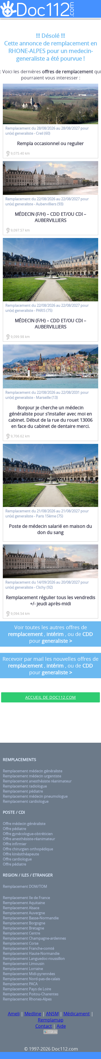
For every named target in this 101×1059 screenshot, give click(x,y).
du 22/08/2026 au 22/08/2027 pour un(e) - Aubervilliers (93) (47, 201)
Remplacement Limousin (23, 963)
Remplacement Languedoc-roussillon (34, 958)
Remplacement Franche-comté (28, 948)
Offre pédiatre (14, 828)
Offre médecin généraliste (24, 823)
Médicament (76, 1014)
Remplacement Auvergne (24, 912)
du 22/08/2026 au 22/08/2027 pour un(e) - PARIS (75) (47, 308)
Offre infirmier (14, 843)
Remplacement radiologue (25, 786)
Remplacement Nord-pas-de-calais (31, 978)
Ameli (14, 1014)
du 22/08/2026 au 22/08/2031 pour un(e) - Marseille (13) (47, 395)
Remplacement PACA (20, 983)
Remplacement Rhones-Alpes (27, 999)
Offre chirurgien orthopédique (28, 848)
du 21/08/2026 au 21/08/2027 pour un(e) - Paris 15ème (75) (47, 513)
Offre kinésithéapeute (21, 853)
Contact (43, 1026)
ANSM (52, 1014)
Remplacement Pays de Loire (27, 988)
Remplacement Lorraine (23, 968)
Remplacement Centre (21, 933)
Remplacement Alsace (21, 907)
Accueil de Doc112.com (50, 697)
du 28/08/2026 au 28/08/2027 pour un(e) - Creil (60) (47, 131)
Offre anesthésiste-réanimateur (29, 838)
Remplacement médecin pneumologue (35, 796)
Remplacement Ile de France (26, 897)
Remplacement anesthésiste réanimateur (37, 781)
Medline (32, 1014)
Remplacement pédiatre (23, 791)
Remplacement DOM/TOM (25, 886)
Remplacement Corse (20, 943)
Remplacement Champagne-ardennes (34, 938)
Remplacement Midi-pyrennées (29, 973)
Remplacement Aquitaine (24, 902)
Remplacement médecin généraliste (32, 770)
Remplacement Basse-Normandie (31, 917)
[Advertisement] (50, 723)
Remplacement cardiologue (26, 801)
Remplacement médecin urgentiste (32, 775)
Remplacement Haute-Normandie (31, 953)
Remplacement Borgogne (24, 922)
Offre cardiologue (17, 859)
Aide (61, 1026)
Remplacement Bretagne (23, 928)
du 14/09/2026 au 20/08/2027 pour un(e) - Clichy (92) (47, 585)
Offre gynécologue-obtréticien (28, 833)
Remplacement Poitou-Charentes (30, 993)
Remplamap (50, 1020)
